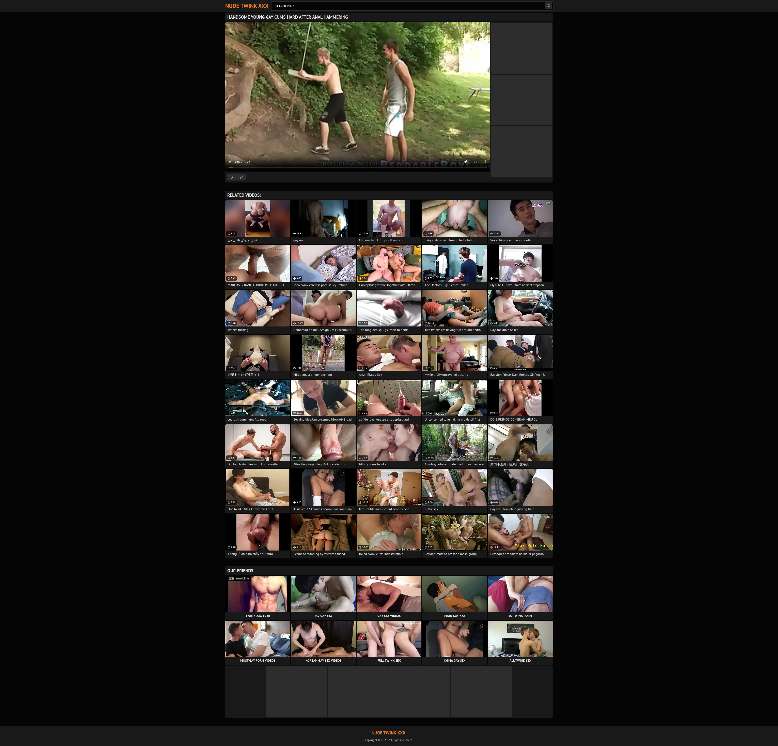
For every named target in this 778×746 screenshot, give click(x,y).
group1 (239, 177)
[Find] (548, 5)
